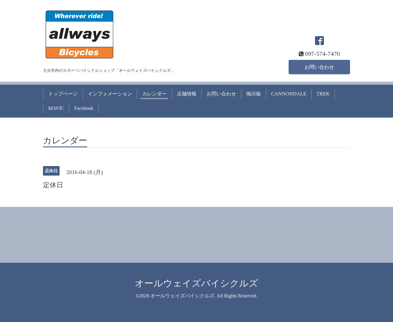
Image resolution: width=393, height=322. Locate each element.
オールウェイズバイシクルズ (196, 283)
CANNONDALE (288, 93)
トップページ (63, 93)
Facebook (83, 108)
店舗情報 (186, 93)
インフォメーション (110, 93)
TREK (323, 93)
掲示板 (253, 93)
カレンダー (154, 93)
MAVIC (56, 108)
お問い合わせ (319, 67)
